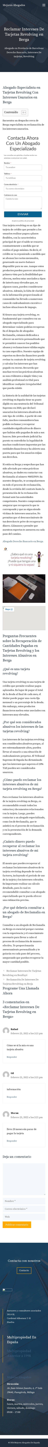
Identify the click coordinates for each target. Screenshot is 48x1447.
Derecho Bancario (17, 52)
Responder (12, 1057)
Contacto (24, 1270)
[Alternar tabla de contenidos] (22, 112)
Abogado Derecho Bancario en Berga (23, 541)
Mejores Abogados (14, 5)
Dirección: (13, 1384)
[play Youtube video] (24, 559)
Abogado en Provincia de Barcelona (24, 48)
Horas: (11, 1399)
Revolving (28, 56)
